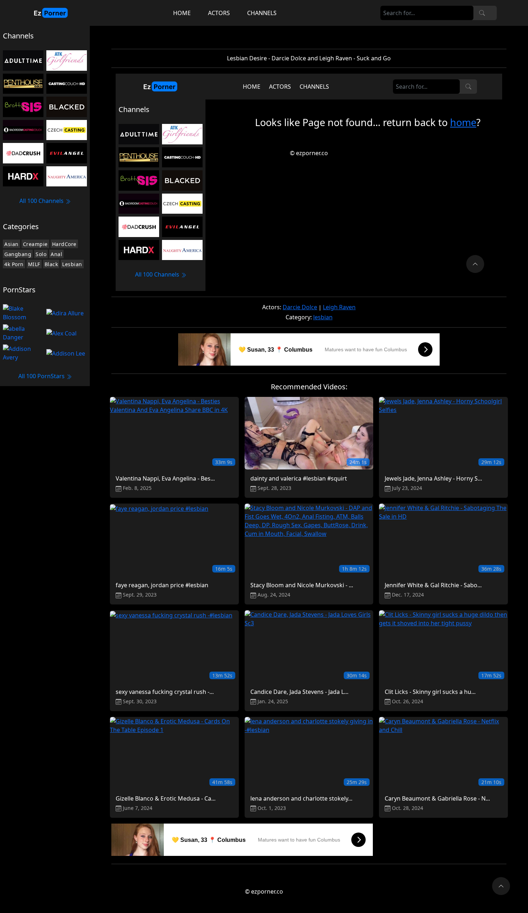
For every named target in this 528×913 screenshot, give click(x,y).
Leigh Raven (339, 307)
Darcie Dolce (300, 307)
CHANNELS (262, 13)
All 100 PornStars (42, 376)
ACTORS (219, 13)
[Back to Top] (501, 886)
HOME (182, 13)
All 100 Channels (42, 201)
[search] (482, 13)
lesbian (323, 317)
